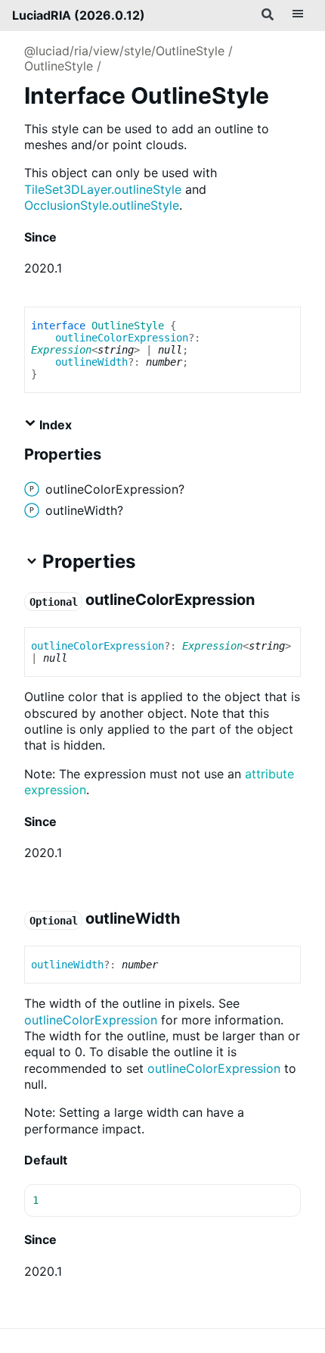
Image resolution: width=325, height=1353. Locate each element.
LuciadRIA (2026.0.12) (78, 15)
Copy (275, 1200)
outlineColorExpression (121, 338)
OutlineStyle (58, 65)
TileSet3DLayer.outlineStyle (102, 189)
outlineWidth (91, 362)
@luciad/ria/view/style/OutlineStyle (124, 50)
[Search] (267, 15)
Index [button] (54, 424)
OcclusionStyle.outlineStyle (101, 205)
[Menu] (298, 15)
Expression (61, 350)
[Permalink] (69, 238)
